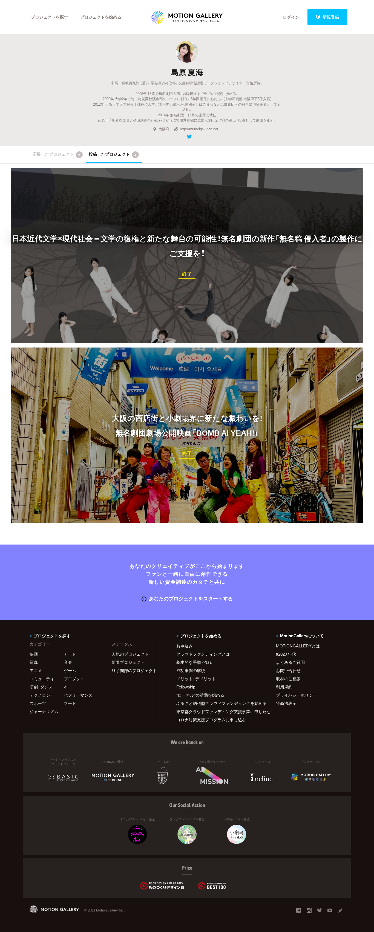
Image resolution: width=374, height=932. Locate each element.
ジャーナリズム (44, 711)
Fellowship (185, 687)
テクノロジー (42, 695)
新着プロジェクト (128, 662)
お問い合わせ (288, 670)
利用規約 (284, 687)
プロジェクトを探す (49, 17)
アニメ (36, 670)
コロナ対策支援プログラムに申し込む (211, 720)
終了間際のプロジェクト (132, 670)
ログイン (291, 17)
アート (70, 654)
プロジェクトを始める (100, 17)
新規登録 (331, 17)
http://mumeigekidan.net (199, 128)
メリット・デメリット (196, 679)
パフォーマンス (78, 695)
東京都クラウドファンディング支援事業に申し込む (219, 711)
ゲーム (70, 670)
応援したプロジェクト (56, 154)
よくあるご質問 (290, 662)
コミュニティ (42, 679)
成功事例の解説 (190, 670)
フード (70, 703)
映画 (34, 654)
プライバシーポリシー (296, 695)
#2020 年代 (286, 654)
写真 (34, 662)
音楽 (68, 662)
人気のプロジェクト (130, 654)
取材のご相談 (288, 679)
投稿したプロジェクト (112, 154)
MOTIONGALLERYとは (298, 646)
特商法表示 (286, 703)
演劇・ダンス (41, 687)
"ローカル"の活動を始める (200, 695)
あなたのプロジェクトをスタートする (191, 598)
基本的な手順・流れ (194, 662)
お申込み (184, 646)
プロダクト (74, 679)
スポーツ (38, 703)
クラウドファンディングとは (203, 654)
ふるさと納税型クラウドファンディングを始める (219, 703)
